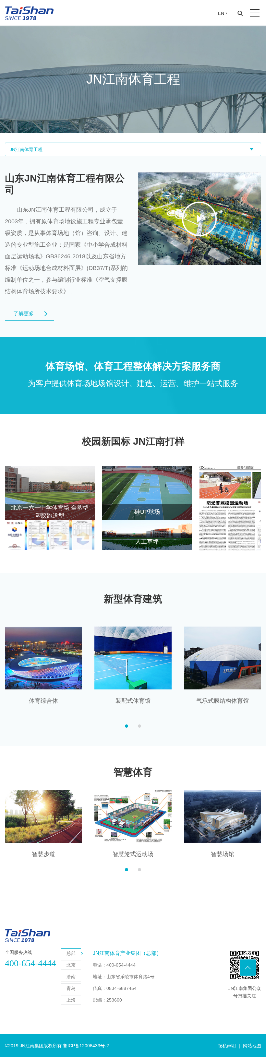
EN (221, 13)
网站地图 (252, 1045)
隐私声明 (227, 1045)
